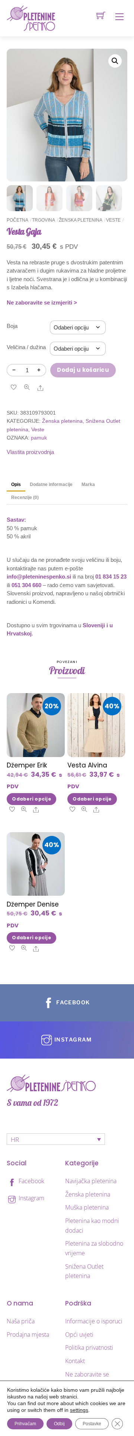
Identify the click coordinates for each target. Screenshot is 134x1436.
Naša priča (21, 1321)
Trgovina (43, 220)
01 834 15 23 (111, 576)
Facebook (30, 1181)
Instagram (30, 1198)
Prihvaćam (25, 1423)
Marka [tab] (88, 484)
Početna (17, 220)
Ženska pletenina (80, 220)
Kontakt (75, 1361)
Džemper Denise (33, 904)
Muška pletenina (87, 1207)
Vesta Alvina (87, 765)
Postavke (92, 1423)
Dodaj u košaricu (83, 370)
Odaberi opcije (31, 799)
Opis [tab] (16, 484)
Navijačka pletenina (91, 1181)
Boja (12, 326)
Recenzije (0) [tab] (25, 497)
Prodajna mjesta (28, 1334)
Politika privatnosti (89, 1347)
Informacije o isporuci (93, 1321)
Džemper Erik (27, 765)
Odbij (59, 1423)
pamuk (39, 438)
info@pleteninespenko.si (39, 576)
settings (79, 1410)
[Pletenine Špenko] (31, 17)
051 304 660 (26, 585)
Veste (113, 220)
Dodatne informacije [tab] (51, 484)
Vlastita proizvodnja (30, 452)
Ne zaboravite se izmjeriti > (42, 302)
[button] (115, 61)
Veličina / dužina (26, 347)
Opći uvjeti (79, 1334)
